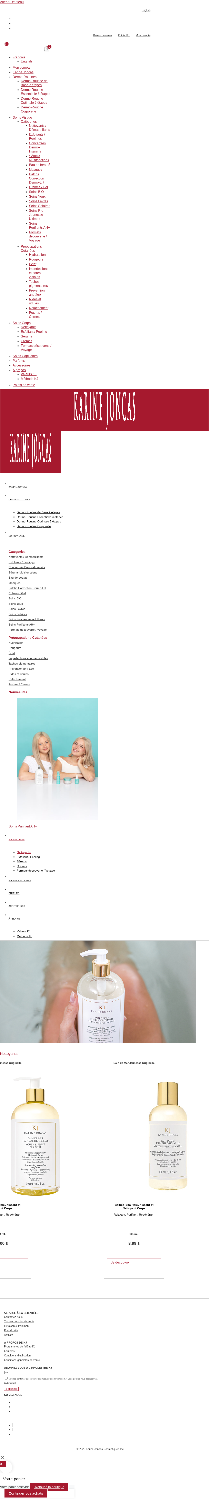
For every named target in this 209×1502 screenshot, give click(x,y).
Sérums (26, 336)
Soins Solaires (39, 206)
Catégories (29, 121)
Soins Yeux (37, 196)
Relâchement (38, 308)
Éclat (32, 264)
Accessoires (21, 365)
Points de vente (24, 385)
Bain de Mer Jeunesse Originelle (134, 1062)
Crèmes (26, 341)
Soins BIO (36, 192)
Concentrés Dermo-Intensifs (37, 147)
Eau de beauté (39, 165)
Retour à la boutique (49, 1487)
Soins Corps (22, 323)
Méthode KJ (29, 379)
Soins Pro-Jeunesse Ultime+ (36, 214)
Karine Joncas (23, 72)
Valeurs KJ (29, 374)
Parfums (19, 360)
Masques (35, 169)
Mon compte (21, 67)
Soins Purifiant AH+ (23, 826)
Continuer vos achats (26, 1493)
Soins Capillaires (25, 356)
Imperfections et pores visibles (38, 273)
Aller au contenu (12, 2)
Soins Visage (22, 117)
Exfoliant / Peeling (34, 331)
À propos (19, 370)
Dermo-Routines (25, 77)
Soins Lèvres (38, 201)
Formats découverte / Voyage (38, 236)
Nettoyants (28, 327)
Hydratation (37, 254)
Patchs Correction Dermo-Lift (36, 178)
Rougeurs (36, 259)
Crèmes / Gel (38, 187)
